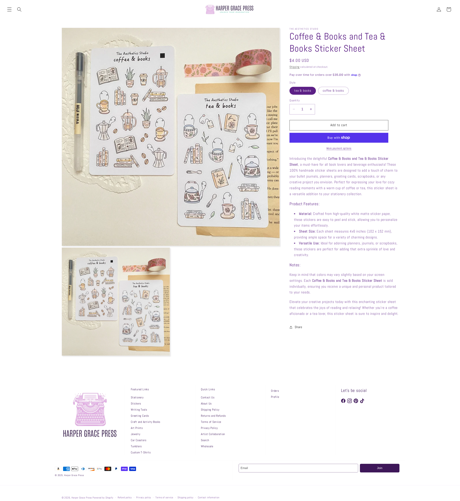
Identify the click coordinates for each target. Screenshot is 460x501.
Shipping (294, 66)
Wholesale (207, 446)
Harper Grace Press (82, 497)
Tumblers (136, 446)
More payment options (339, 148)
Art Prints (137, 428)
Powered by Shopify (103, 497)
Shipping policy (186, 497)
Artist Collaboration (213, 434)
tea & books (302, 91)
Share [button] (298, 327)
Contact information (208, 497)
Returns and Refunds (213, 416)
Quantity (294, 100)
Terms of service (164, 497)
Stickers (136, 403)
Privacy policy (143, 497)
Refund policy (125, 497)
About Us (206, 403)
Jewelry (135, 434)
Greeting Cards (140, 416)
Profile (275, 397)
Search (205, 440)
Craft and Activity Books (145, 422)
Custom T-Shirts (141, 452)
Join (379, 468)
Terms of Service (211, 422)
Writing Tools (139, 410)
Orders (275, 391)
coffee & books (333, 91)
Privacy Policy (209, 428)
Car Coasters (138, 440)
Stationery (137, 397)
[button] (9, 9)
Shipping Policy (210, 410)
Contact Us (208, 397)
